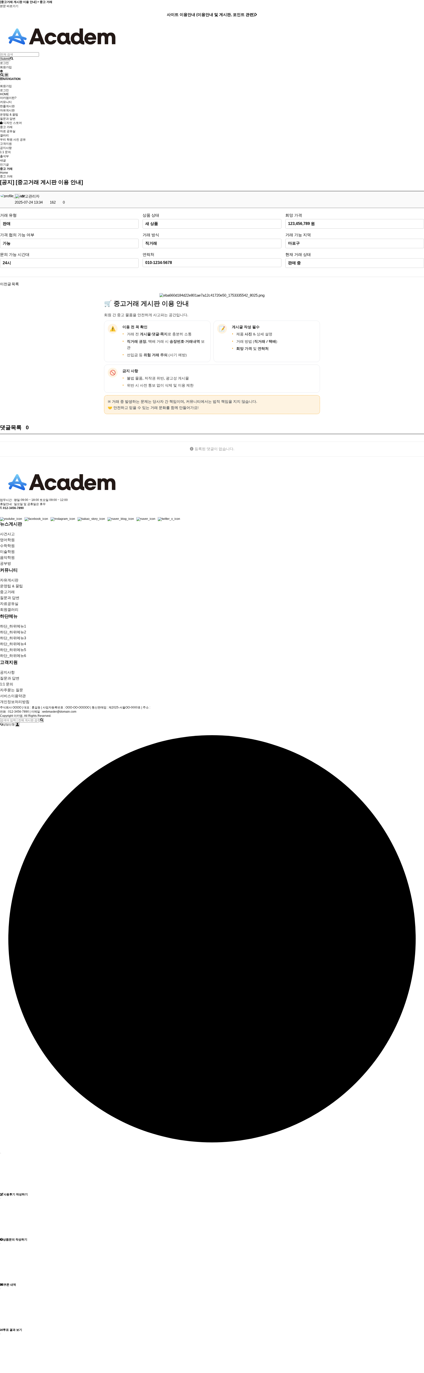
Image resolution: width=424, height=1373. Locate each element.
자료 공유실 (7, 131)
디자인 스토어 (12, 123)
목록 (15, 284)
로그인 (4, 63)
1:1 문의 (5, 152)
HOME (4, 94)
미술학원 (7, 551)
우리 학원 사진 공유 (13, 139)
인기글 (4, 164)
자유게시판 (7, 110)
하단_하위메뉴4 (13, 644)
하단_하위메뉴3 (13, 638)
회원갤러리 (9, 609)
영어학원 (7, 540)
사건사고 (7, 534)
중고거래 (7, 592)
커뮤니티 (6, 102)
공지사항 (6, 148)
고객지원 (6, 143)
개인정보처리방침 (14, 702)
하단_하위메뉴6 (13, 656)
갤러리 (4, 135)
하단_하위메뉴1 (13, 626)
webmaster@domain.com (59, 711)
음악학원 (7, 557)
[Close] (0, 82)
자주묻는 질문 (11, 690)
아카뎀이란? (8, 98)
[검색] (42, 720)
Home (4, 172)
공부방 (5, 563)
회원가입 (6, 67)
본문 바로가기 (9, 6)
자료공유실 (9, 604)
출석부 (4, 156)
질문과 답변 (7, 118)
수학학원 (7, 546)
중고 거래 (6, 127)
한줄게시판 (7, 106)
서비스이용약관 (13, 696)
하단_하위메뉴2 (13, 632)
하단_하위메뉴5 (13, 650)
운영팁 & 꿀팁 (9, 114)
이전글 (5, 284)
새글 (3, 160)
